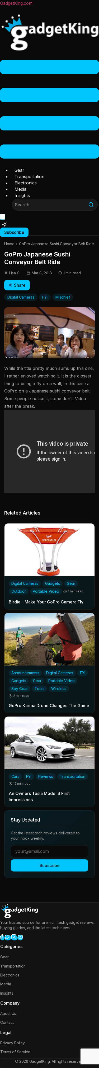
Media (20, 189)
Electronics (26, 182)
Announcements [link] (25, 673)
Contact (7, 1022)
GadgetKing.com (16, 3)
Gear (19, 170)
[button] (49, 110)
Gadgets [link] (52, 583)
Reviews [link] (45, 776)
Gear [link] (71, 583)
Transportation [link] (72, 776)
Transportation (29, 176)
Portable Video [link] (46, 591)
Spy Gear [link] (19, 688)
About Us (8, 1013)
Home (9, 243)
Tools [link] (39, 688)
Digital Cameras (20, 297)
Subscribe (50, 865)
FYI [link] (82, 673)
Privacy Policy (12, 1043)
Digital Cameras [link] (24, 583)
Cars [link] (15, 776)
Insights (22, 195)
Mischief (62, 297)
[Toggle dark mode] (5, 224)
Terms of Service (15, 1052)
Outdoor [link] (18, 591)
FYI (45, 297)
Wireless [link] (58, 688)
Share (20, 285)
